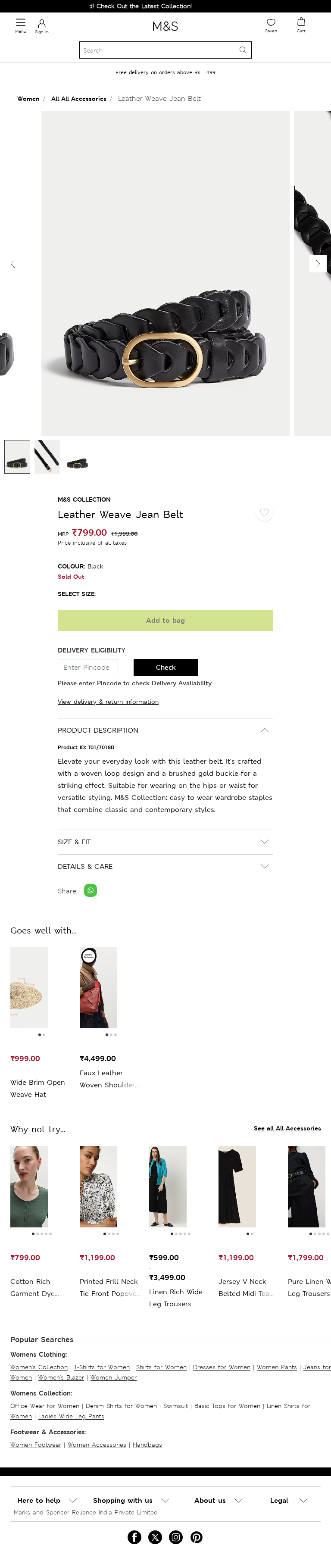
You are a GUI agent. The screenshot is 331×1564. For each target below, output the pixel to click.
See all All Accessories (287, 1128)
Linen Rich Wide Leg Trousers (176, 1297)
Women (28, 98)
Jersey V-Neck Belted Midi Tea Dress (244, 1288)
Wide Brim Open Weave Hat (37, 1088)
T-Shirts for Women (102, 1367)
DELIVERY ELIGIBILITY (91, 650)
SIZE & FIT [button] (74, 841)
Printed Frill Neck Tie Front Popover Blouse (109, 1288)
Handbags (147, 1444)
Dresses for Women (221, 1367)
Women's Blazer (61, 1377)
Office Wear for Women (44, 1406)
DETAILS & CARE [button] (85, 866)
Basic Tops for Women (227, 1406)
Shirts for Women (161, 1367)
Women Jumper (114, 1377)
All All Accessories (78, 98)
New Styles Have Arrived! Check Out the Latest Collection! (95, 6)
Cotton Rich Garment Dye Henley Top (32, 1288)
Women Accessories (97, 1444)
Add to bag (165, 620)
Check (166, 667)
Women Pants (277, 1367)
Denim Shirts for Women (121, 1406)
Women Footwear (35, 1444)
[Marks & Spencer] (165, 32)
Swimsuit (175, 1406)
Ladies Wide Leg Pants (71, 1416)
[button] (318, 263)
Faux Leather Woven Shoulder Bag (107, 1079)
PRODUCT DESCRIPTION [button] (98, 730)
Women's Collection (39, 1367)
